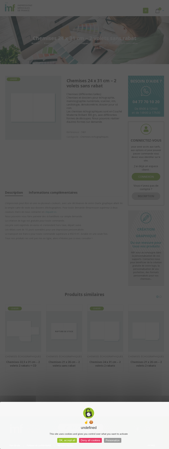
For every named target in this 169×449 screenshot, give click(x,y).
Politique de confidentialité (39, 445)
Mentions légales (65, 445)
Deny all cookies (90, 440)
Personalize (113, 440)
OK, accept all (67, 440)
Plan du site (15, 445)
